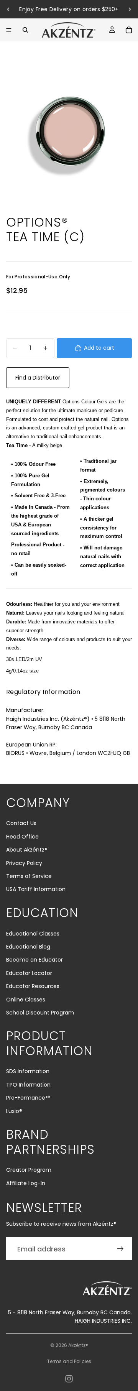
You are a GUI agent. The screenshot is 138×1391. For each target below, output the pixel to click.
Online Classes (25, 999)
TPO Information (28, 1084)
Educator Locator (29, 973)
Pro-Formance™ (28, 1098)
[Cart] (128, 29)
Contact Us (21, 823)
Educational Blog (28, 946)
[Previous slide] (8, 9)
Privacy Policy (24, 863)
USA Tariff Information (36, 889)
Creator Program (28, 1170)
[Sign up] (120, 1249)
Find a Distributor (37, 377)
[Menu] (9, 30)
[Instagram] (69, 1378)
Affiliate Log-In (25, 1183)
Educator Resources (32, 986)
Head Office (22, 836)
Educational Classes (32, 933)
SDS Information (27, 1071)
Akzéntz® (78, 1345)
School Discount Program (40, 1012)
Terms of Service (29, 876)
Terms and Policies (69, 1361)
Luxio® (14, 1111)
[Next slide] (129, 9)
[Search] (25, 29)
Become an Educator (34, 960)
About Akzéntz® (27, 849)
